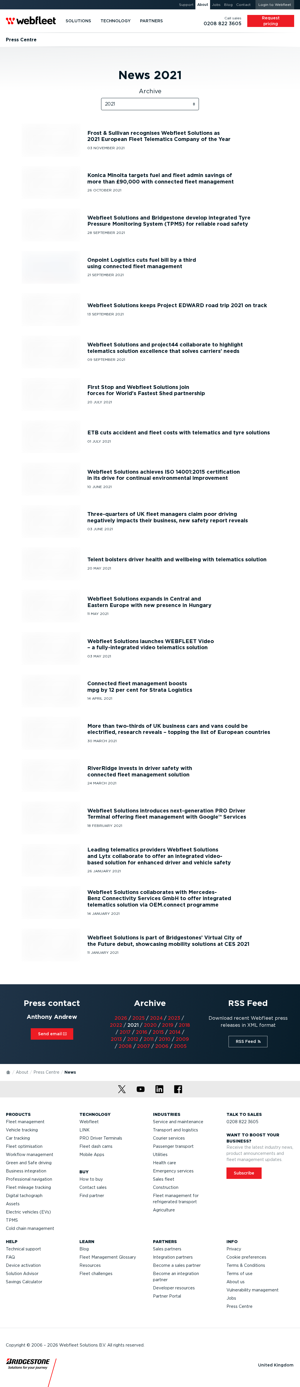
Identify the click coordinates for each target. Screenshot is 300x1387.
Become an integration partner (176, 1276)
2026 (121, 1018)
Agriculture (164, 1210)
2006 (161, 1046)
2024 (156, 1018)
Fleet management (25, 1121)
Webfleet (89, 1121)
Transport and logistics (175, 1130)
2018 (184, 1025)
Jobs (231, 1298)
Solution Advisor (22, 1273)
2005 (180, 1046)
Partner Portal (167, 1296)
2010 (165, 1039)
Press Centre (46, 1072)
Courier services (169, 1138)
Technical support (23, 1249)
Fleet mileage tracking (28, 1187)
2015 (158, 1032)
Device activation (23, 1265)
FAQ (10, 1257)
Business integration (26, 1171)
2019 (167, 1025)
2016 (141, 1032)
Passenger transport (173, 1146)
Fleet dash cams (95, 1146)
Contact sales (93, 1187)
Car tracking (18, 1138)
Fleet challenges (95, 1273)
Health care (164, 1162)
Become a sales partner (177, 1265)
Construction (165, 1187)
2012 (132, 1039)
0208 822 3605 (242, 1121)
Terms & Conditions (245, 1265)
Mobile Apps (91, 1154)
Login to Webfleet (274, 4)
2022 (116, 1025)
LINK (84, 1130)
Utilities (160, 1154)
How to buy (91, 1179)
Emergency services (173, 1171)
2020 (150, 1025)
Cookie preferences (246, 1257)
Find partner (91, 1195)
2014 (174, 1032)
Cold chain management (30, 1228)
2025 (138, 1018)
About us (235, 1281)
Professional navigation (29, 1179)
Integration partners (173, 1257)
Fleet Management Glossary (107, 1257)
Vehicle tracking (22, 1130)
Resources (90, 1265)
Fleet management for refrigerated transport (176, 1198)
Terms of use (239, 1273)
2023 (174, 1018)
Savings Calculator (24, 1281)
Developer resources (174, 1288)
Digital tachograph (24, 1195)
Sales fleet (163, 1179)
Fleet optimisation (24, 1146)
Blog (84, 1249)
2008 (125, 1046)
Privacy (233, 1249)
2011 (149, 1039)
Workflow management (29, 1154)
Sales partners (167, 1249)
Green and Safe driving (29, 1162)
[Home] (8, 1072)
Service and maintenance (178, 1121)
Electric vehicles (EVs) (28, 1212)
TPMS (12, 1220)
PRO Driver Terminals (100, 1138)
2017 (125, 1032)
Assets (13, 1203)
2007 (143, 1046)
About (22, 1072)
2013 (116, 1039)
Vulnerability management (252, 1290)
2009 (182, 1039)
